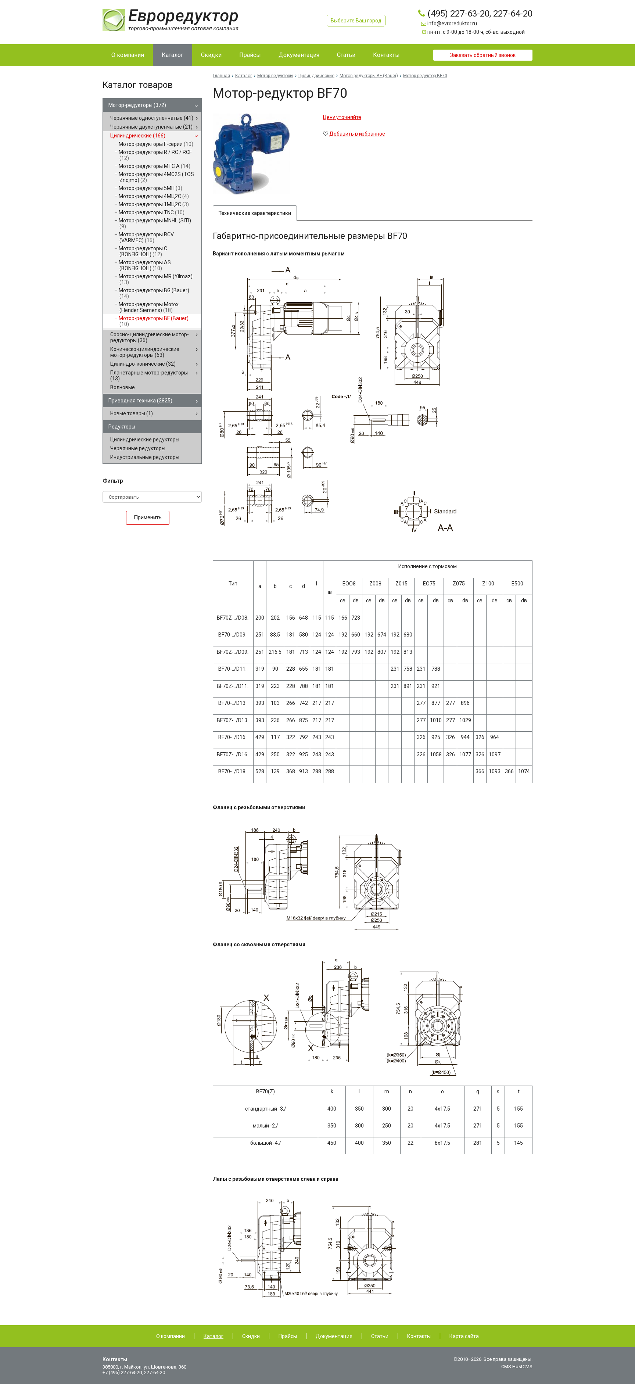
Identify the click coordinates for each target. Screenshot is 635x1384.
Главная (221, 75)
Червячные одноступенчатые (151, 118)
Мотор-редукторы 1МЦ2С (154, 204)
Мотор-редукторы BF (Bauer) (154, 321)
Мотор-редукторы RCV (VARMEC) (146, 237)
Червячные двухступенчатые (151, 127)
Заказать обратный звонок (483, 55)
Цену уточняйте (342, 117)
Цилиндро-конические (143, 364)
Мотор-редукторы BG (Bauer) (154, 293)
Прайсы (288, 1336)
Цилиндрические (137, 136)
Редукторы (121, 427)
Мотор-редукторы (137, 105)
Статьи (379, 1336)
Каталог (243, 75)
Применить (148, 517)
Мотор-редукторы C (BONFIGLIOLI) (143, 251)
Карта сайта (464, 1336)
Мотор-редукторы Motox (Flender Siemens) (149, 307)
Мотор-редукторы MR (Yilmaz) (156, 279)
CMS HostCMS (516, 1366)
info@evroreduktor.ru (452, 23)
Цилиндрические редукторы (144, 439)
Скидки (251, 1336)
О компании (170, 1336)
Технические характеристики (255, 213)
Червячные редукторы (137, 448)
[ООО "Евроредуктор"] (170, 20)
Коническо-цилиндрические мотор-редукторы (144, 352)
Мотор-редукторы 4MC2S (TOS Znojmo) (156, 177)
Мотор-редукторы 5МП (150, 188)
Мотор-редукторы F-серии (156, 144)
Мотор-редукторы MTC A (154, 166)
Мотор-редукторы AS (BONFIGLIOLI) (145, 265)
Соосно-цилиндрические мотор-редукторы (149, 337)
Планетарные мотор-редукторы (149, 375)
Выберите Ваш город (356, 21)
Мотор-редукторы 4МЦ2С (154, 196)
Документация (334, 1336)
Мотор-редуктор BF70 (425, 75)
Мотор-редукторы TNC (151, 212)
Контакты (419, 1336)
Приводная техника (140, 401)
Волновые (122, 387)
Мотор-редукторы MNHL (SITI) (155, 223)
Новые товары (131, 413)
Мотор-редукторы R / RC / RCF (155, 155)
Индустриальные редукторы (144, 457)
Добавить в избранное (357, 134)
